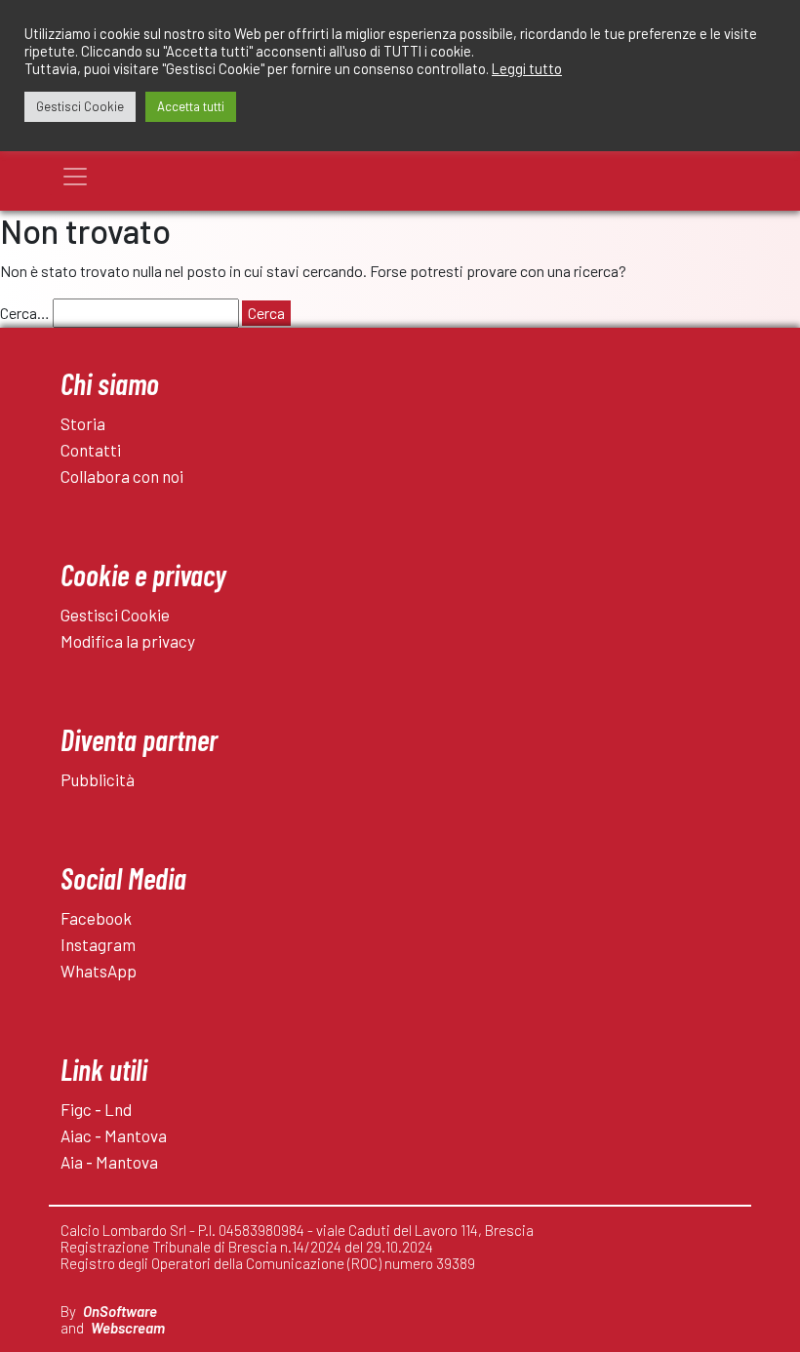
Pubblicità (97, 779)
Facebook (96, 918)
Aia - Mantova (109, 1162)
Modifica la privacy (127, 641)
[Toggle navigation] (75, 176)
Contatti (90, 449)
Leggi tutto (527, 68)
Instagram (98, 944)
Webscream (128, 1327)
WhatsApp (98, 970)
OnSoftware (120, 1311)
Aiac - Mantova (113, 1135)
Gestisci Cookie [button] (80, 106)
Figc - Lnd (96, 1109)
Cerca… (25, 312)
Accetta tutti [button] (190, 106)
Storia (82, 423)
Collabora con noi (121, 476)
